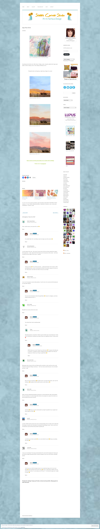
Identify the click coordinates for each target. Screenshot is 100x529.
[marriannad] (64, 239)
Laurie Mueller (65, 192)
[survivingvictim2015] (73, 218)
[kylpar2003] (73, 236)
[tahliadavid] (64, 245)
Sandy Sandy (65, 196)
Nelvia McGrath (66, 195)
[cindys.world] (70, 239)
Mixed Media (51, 202)
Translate (72, 60)
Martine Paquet (30, 276)
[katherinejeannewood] (67, 215)
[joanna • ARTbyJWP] (73, 233)
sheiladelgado (24, 205)
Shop (47, 6)
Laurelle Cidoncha (66, 191)
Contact (51, 6)
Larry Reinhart (65, 189)
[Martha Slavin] (67, 221)
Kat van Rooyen (66, 187)
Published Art (40, 6)
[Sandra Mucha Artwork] (70, 227)
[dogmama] (70, 230)
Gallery (33, 6)
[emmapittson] (64, 242)
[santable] (70, 215)
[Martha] (67, 227)
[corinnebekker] (70, 224)
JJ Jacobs (65, 182)
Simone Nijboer (65, 199)
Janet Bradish (65, 180)
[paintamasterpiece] (73, 230)
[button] (40, 46)
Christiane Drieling (66, 177)
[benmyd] (70, 221)
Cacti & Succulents (40, 202)
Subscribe (66, 54)
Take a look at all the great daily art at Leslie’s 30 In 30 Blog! (40, 160)
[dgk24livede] (73, 224)
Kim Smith (65, 188)
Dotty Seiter (65, 178)
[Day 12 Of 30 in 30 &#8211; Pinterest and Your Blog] (27, 193)
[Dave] (64, 236)
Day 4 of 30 (24, 212)
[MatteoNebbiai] (64, 233)
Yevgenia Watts (66, 202)
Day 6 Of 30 (55, 212)
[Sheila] (73, 227)
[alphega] (67, 242)
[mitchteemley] (67, 236)
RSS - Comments (67, 253)
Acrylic (32, 202)
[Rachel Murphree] (67, 239)
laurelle (28, 418)
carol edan (29, 447)
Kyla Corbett (29, 304)
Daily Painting (46, 202)
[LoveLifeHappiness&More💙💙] (64, 221)
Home (23, 6)
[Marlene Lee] (67, 230)
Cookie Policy (23, 527)
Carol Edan (65, 174)
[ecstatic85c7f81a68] (73, 239)
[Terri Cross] (64, 230)
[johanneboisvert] (67, 224)
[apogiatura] (64, 224)
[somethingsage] (70, 233)
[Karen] (70, 218)
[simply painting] (64, 215)
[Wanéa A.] (67, 233)
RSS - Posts (66, 250)
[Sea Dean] (70, 242)
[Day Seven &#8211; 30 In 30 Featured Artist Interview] (52, 193)
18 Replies (24, 30)
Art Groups (35, 202)
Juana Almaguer (66, 181)
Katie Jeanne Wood (30, 221)
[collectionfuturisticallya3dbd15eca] (73, 215)
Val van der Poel (30, 359)
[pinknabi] (67, 245)
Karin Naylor (65, 184)
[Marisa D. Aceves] (67, 218)
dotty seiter (29, 389)
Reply (23, 229)
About (28, 6)
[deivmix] (70, 236)
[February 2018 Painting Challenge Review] (40, 193)
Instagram (43, 163)
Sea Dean (65, 198)
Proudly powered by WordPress (27, 515)
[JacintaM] (73, 221)
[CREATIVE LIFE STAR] (73, 242)
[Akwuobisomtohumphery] (64, 218)
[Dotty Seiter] (64, 227)
